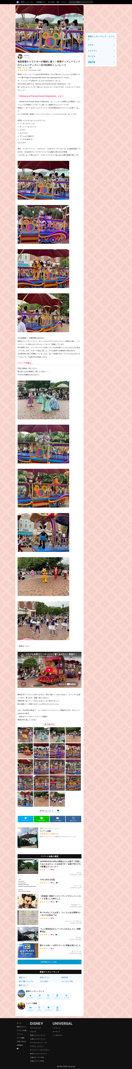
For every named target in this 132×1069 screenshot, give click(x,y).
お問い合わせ (21, 1041)
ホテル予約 (51, 2)
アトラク (30, 998)
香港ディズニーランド (27, 2)
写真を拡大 (50, 724)
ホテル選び (44, 981)
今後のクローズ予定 (37, 1061)
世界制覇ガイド (41, 2)
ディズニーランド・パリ (38, 1043)
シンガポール (57, 1035)
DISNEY (36, 1023)
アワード (20, 1034)
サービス (48, 1010)
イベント (57, 998)
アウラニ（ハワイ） (37, 1046)
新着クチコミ (45, 977)
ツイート (25, 820)
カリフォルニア (35, 1028)
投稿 (58, 2)
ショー (39, 998)
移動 (57, 1010)
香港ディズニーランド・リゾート (101, 37)
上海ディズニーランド (37, 1039)
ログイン (64, 2)
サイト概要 (20, 1038)
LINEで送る (41, 820)
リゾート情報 (31, 1003)
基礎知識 (64, 977)
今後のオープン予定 (37, 1057)
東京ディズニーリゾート (38, 1054)
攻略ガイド (23, 977)
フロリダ (33, 1032)
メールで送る (58, 820)
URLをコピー (73, 820)
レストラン (92, 51)
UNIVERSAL (62, 1023)
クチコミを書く (22, 1030)
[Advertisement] (101, 18)
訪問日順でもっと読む (49, 962)
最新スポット (24, 985)
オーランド (56, 1032)
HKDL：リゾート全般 (25, 68)
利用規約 (20, 1045)
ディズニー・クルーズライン (40, 1050)
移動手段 (91, 62)
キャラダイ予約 (67, 981)
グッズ (66, 998)
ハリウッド (56, 1028)
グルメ (48, 998)
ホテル (30, 1010)
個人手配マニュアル (26, 981)
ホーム (19, 1023)
